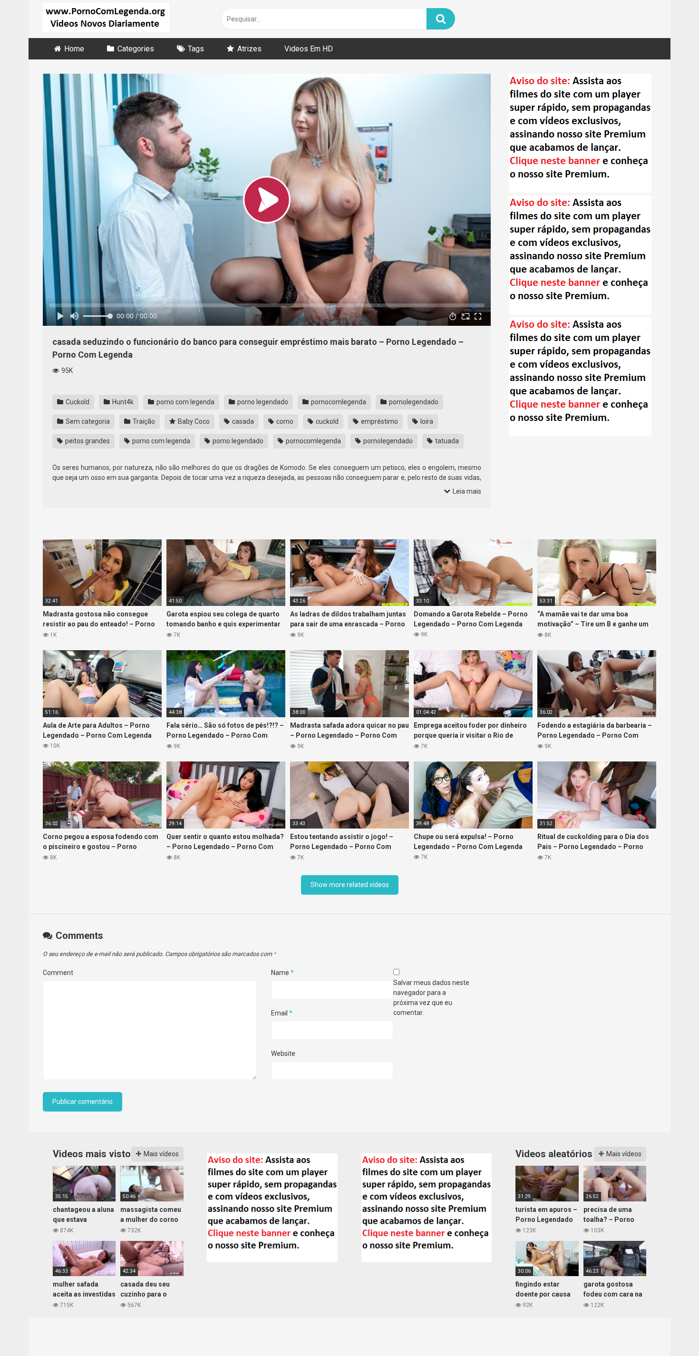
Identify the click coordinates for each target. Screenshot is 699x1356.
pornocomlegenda (338, 402)
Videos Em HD (308, 48)
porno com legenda (184, 402)
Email (281, 1013)
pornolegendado (413, 402)
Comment (58, 972)
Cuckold (76, 402)
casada (242, 421)
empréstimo (378, 421)
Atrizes (249, 48)
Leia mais (466, 491)
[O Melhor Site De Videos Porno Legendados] (106, 19)
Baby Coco (193, 421)
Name (282, 972)
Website (283, 1053)
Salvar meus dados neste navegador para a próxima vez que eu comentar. (431, 997)
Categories (135, 48)
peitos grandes (87, 441)
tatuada (446, 441)
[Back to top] (667, 1327)
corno (284, 421)
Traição (143, 421)
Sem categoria (87, 421)
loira (426, 421)
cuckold (326, 421)
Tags (196, 48)
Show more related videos (350, 884)
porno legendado (262, 402)
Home (74, 48)
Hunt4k (122, 402)
